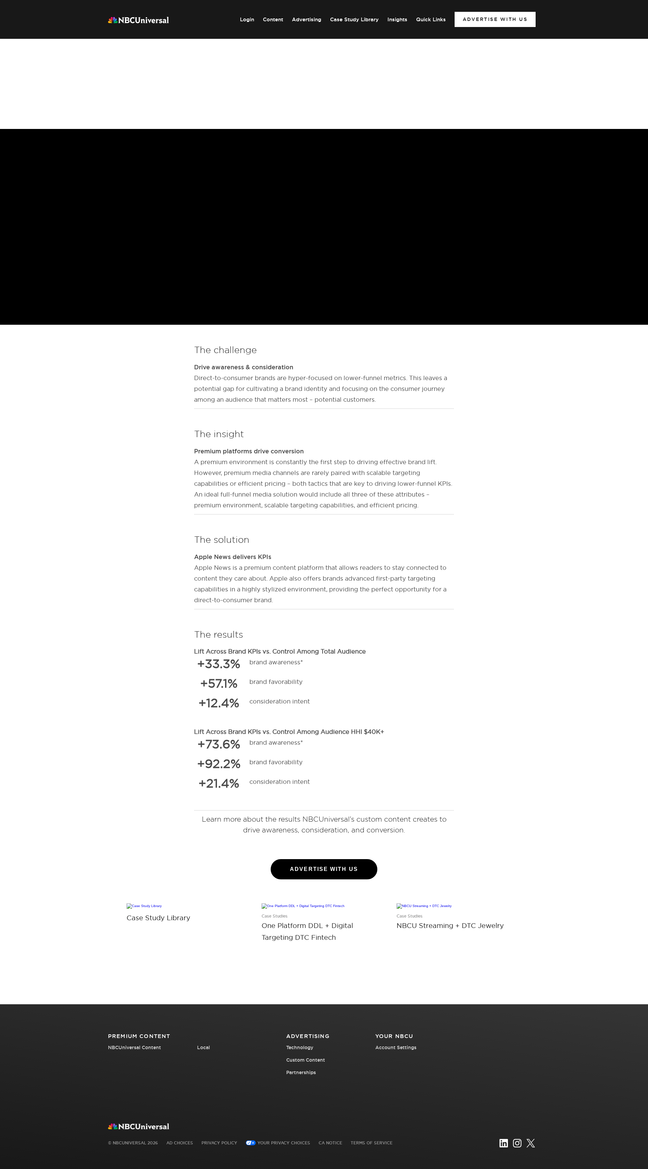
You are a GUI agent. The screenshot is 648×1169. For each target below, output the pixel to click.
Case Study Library (354, 19)
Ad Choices (179, 1143)
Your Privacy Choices (284, 1143)
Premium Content (139, 1036)
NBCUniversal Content (134, 1047)
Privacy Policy (219, 1143)
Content (273, 19)
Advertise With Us (495, 19)
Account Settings (395, 1047)
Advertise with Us (324, 869)
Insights (397, 19)
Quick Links (431, 19)
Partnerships (301, 1072)
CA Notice (330, 1143)
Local (203, 1047)
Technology (299, 1047)
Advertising (306, 19)
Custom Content (305, 1060)
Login (247, 19)
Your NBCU (394, 1036)
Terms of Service (372, 1143)
